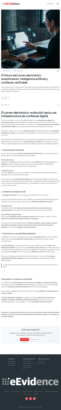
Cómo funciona (41, 363)
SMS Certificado (11, 365)
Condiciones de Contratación (51, 391)
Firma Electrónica (11, 363)
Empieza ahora (50, 3)
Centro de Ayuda (26, 365)
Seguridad (35, 394)
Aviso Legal (6, 391)
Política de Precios (27, 394)
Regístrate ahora (36, 339)
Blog (24, 369)
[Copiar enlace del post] (58, 104)
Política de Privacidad (27, 391)
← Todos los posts (5, 70)
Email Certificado (18, 70)
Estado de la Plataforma (28, 363)
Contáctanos (24, 339)
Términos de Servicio (15, 391)
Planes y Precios (41, 361)
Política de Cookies (38, 391)
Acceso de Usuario (27, 361)
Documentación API (27, 367)
